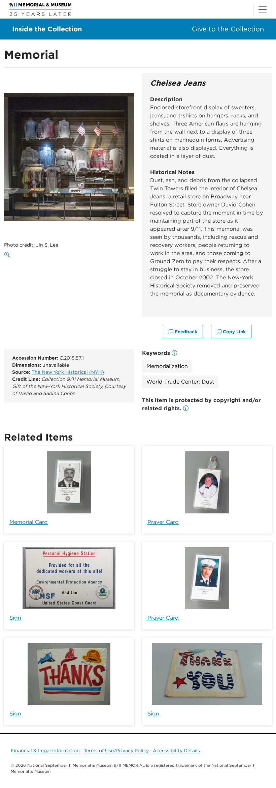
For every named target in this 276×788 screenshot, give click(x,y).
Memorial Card (28, 522)
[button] (185, 408)
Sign (15, 618)
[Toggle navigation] (262, 9)
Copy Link (233, 331)
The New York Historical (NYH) (68, 372)
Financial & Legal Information (45, 750)
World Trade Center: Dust (180, 381)
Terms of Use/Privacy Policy (116, 750)
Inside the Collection (47, 29)
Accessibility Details (176, 750)
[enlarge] (8, 255)
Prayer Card (163, 522)
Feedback (185, 331)
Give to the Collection (228, 29)
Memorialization (167, 366)
